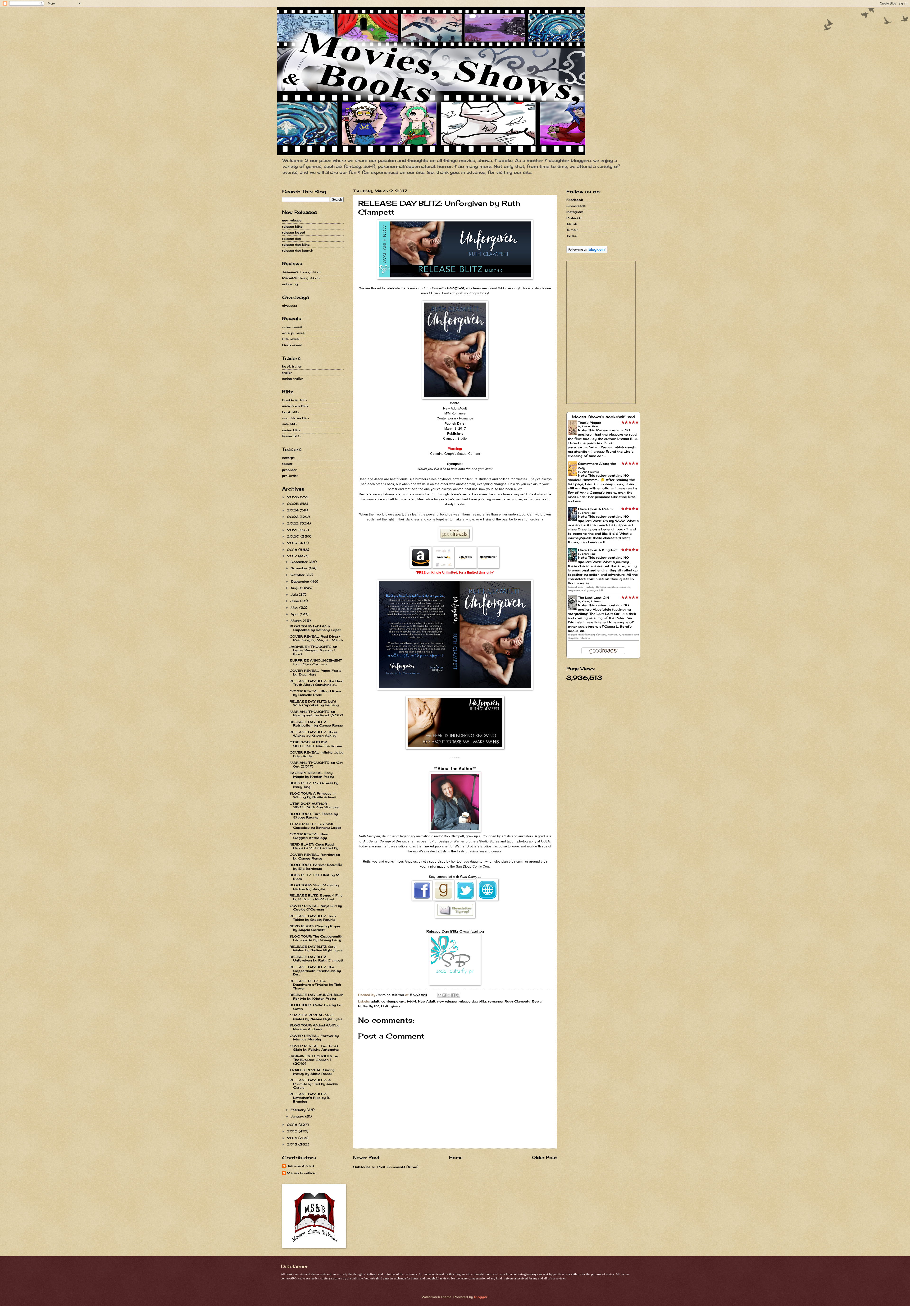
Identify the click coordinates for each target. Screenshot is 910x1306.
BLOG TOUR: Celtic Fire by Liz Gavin (316, 1006)
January (298, 1116)
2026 (293, 497)
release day (291, 238)
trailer (287, 372)
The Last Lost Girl (593, 597)
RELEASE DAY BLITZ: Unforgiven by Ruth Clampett (316, 958)
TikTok (571, 224)
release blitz (292, 226)
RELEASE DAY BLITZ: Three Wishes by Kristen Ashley (313, 733)
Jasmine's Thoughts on (302, 272)
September (300, 581)
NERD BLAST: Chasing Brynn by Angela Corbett (315, 928)
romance (495, 1001)
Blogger (480, 1297)
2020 (293, 536)
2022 (293, 523)
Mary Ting (589, 512)
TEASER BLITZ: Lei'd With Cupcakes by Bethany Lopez (315, 825)
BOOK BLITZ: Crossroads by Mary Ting (314, 784)
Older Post (544, 1157)
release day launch (297, 250)
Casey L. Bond (591, 601)
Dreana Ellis (590, 426)
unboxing (290, 284)
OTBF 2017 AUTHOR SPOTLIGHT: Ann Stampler (315, 805)
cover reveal (292, 327)
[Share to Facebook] (453, 995)
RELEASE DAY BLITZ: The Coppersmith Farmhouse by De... (315, 970)
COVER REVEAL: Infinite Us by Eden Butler (316, 754)
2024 (293, 510)
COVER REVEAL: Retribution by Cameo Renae (315, 856)
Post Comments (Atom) (397, 1167)
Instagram (574, 212)
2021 (293, 530)
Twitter (572, 236)
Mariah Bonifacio (301, 1173)
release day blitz (472, 1001)
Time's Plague (589, 422)
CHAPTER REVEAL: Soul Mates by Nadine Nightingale (316, 1017)
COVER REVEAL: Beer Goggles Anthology (309, 836)
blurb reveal (292, 345)
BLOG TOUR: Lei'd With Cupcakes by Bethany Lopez (315, 628)
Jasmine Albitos (300, 1166)
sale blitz (289, 424)
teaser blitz (291, 436)
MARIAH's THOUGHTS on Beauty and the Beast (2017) (316, 713)
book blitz (290, 412)
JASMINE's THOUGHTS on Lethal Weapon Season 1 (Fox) (313, 650)
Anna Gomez (590, 471)
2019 (293, 543)
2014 (292, 1138)
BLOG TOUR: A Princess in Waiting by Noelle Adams (313, 795)
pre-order (290, 476)
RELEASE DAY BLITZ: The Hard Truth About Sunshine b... (316, 682)
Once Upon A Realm (595, 509)
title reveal (291, 339)
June (295, 601)
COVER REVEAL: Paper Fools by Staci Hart (315, 672)
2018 (292, 550)
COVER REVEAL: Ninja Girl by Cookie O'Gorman (316, 907)
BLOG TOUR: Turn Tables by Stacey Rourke (314, 815)
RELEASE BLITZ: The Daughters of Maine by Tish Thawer (315, 984)
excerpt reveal (293, 333)
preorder (289, 470)
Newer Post (366, 1157)
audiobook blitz (295, 406)
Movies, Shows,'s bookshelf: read (603, 416)
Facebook (574, 200)
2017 (292, 556)
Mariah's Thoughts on (301, 278)
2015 (293, 1131)
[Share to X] (448, 995)
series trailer (292, 378)
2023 (293, 517)
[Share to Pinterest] (457, 995)
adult (375, 1001)
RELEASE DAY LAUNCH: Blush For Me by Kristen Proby (316, 996)
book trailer (292, 366)
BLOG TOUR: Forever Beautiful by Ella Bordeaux (316, 866)
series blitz (291, 430)
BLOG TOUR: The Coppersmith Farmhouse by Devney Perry (316, 938)
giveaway (289, 305)
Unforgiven (390, 1006)
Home (456, 1157)
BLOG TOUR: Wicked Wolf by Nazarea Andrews (314, 1027)
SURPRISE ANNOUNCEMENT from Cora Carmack (316, 662)
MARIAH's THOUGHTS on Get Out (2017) (316, 764)
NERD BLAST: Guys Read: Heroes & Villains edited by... (315, 846)
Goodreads (576, 206)
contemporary (393, 1001)
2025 (293, 504)
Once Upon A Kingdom (597, 550)
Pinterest (574, 218)
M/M (411, 1001)
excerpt (288, 458)
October (298, 575)
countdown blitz (295, 418)
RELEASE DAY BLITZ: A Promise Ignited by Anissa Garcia (314, 1083)
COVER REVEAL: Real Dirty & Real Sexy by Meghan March (316, 638)
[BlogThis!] (444, 995)
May (295, 607)
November (300, 568)
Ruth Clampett (517, 1001)
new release (447, 1001)
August (297, 588)
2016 (293, 1125)
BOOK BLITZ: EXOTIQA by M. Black (315, 876)
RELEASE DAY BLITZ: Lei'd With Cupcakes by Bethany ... (316, 703)
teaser (287, 463)
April (295, 614)
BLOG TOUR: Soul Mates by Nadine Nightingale (314, 887)
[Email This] (439, 995)
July (295, 594)
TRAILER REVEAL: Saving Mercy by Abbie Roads (312, 1071)
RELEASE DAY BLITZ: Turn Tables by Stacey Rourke (313, 917)
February (299, 1110)
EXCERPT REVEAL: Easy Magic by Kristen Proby (312, 774)
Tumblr (572, 230)
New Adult (426, 1001)
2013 (292, 1144)
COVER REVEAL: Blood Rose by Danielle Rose (315, 693)
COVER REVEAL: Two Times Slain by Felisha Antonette (314, 1047)
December (300, 562)
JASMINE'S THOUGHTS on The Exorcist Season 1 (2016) (314, 1059)
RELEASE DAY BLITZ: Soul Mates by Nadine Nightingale (316, 948)
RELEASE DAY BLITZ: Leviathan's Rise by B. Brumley (310, 1097)
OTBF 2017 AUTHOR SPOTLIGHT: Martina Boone (316, 744)
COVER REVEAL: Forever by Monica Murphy (314, 1037)
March (297, 620)
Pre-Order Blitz (295, 400)
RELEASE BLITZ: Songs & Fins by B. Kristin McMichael (316, 897)
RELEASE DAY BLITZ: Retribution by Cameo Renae (316, 723)
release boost (293, 232)
